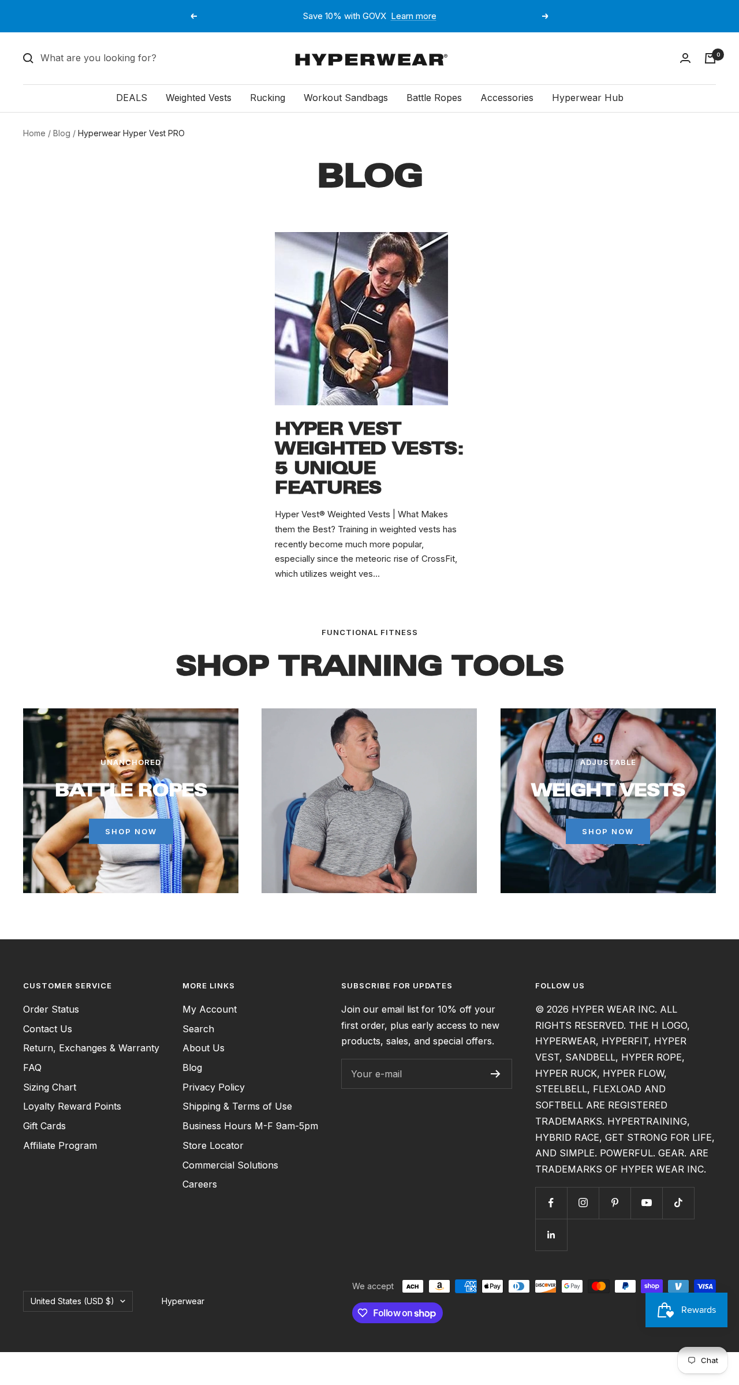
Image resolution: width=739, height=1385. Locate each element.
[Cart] (710, 58)
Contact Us (47, 1029)
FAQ (32, 1067)
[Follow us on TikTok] (678, 1203)
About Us (203, 1048)
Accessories (506, 97)
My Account (209, 1009)
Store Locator (213, 1145)
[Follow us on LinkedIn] (551, 1234)
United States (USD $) (72, 1301)
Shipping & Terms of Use (237, 1106)
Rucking (267, 97)
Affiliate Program (60, 1145)
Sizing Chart (49, 1087)
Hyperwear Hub (588, 97)
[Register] (496, 1074)
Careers (199, 1184)
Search (198, 1029)
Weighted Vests (199, 97)
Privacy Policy (213, 1087)
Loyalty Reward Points (72, 1106)
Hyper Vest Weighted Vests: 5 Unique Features (369, 458)
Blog (61, 133)
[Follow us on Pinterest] (614, 1203)
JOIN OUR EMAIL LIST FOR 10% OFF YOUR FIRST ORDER (371, 15)
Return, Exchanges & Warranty (91, 1048)
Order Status (51, 1009)
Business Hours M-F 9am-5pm (250, 1126)
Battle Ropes (434, 97)
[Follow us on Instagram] (583, 1203)
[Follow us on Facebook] (551, 1203)
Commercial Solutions (230, 1165)
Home (34, 133)
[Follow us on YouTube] (646, 1203)
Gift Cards (44, 1126)
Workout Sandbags (346, 97)
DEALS (131, 97)
